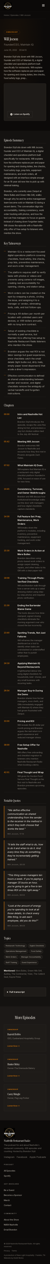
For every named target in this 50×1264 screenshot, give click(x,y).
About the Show (11, 1219)
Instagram (9, 1157)
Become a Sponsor (13, 1195)
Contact (7, 1205)
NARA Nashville (11, 1224)
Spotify (7, 1176)
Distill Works (19, 1258)
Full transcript (17, 992)
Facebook (22, 1157)
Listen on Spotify (22, 114)
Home (6, 15)
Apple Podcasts (37, 1157)
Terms (14, 1251)
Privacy (7, 1251)
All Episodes (9, 1171)
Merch (7, 1200)
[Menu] (43, 6)
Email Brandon (10, 1229)
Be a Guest (9, 1190)
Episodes (15, 15)
